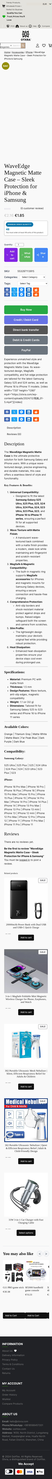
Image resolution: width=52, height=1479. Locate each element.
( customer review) (32, 208)
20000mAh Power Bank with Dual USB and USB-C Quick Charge (26, 926)
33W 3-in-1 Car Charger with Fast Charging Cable (26, 1221)
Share (42, 255)
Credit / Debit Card (26, 319)
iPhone (29, 52)
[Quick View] (9, 932)
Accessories (18, 52)
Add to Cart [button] (11, 1315)
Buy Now (26, 309)
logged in (24, 859)
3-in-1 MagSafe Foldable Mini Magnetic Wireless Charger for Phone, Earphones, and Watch (26, 999)
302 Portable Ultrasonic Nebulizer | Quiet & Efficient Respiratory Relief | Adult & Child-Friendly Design (26, 1148)
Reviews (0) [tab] (14, 434)
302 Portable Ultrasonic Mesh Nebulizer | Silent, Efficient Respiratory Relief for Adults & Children (26, 1073)
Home (7, 52)
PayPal (26, 350)
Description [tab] (14, 427)
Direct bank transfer (26, 329)
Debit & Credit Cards (26, 340)
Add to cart (12, 255)
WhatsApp (27, 255)
